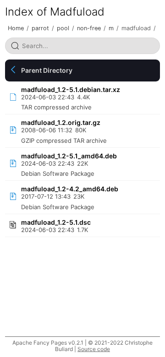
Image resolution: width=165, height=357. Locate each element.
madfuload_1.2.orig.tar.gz (60, 122)
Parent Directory (46, 70)
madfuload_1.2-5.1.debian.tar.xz (70, 89)
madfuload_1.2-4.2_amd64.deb (69, 189)
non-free (89, 28)
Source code (93, 349)
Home (16, 28)
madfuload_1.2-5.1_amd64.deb (69, 156)
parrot (40, 28)
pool (63, 28)
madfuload (136, 28)
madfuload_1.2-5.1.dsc (56, 222)
